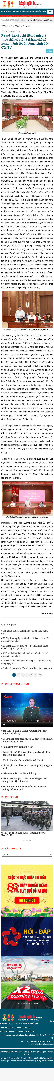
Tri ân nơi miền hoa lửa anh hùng (19, 773)
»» (40, 675)
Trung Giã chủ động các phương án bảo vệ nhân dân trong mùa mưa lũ (26, 753)
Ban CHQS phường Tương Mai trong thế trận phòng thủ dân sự (25, 732)
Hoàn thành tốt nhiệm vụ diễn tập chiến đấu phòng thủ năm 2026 (24, 787)
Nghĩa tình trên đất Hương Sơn (18, 747)
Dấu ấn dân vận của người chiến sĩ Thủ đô (23, 760)
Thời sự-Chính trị (22, 26)
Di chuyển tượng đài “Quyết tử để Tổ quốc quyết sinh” (27, 668)
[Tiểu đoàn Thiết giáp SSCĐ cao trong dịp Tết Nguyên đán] (27, 816)
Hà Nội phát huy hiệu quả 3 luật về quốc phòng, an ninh (27, 766)
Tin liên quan (8, 624)
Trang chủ (7, 26)
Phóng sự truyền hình (15, 684)
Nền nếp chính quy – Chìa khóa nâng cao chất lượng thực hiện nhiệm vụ (25, 780)
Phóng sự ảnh (9, 797)
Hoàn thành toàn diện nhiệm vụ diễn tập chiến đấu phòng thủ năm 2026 (28, 740)
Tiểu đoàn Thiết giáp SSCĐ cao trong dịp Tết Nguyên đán (23, 834)
